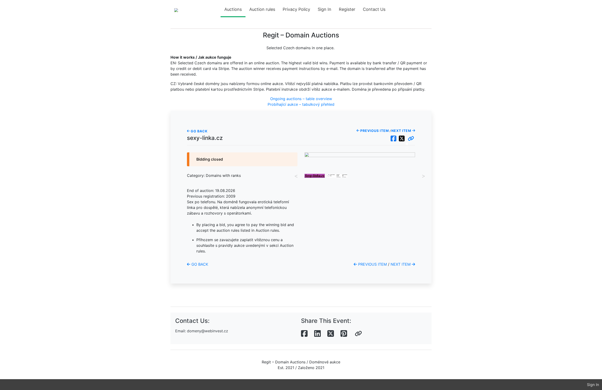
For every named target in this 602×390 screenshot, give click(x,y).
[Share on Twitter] (330, 333)
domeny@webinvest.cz (207, 331)
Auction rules (262, 9)
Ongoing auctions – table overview (301, 98)
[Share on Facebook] (304, 333)
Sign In (324, 9)
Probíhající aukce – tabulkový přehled (301, 104)
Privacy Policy (296, 9)
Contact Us (374, 9)
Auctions (233, 9)
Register (347, 9)
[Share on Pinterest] (344, 333)
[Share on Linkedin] (317, 333)
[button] (411, 139)
